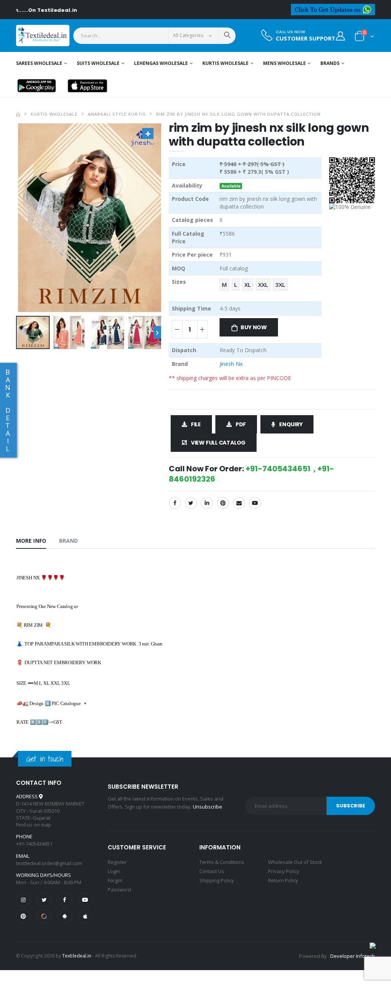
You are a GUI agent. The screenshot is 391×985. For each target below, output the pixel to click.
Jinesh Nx (231, 363)
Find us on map (33, 824)
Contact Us (211, 871)
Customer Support (305, 38)
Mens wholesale (284, 63)
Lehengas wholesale (161, 63)
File (196, 424)
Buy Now (254, 327)
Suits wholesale (98, 63)
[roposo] (44, 916)
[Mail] (239, 503)
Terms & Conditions (221, 862)
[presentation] (157, 332)
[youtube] (255, 503)
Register (117, 862)
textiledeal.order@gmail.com (49, 863)
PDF (241, 424)
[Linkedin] (207, 503)
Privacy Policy (283, 871)
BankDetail (7, 410)
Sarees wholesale (39, 63)
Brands (329, 63)
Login (114, 871)
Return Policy (283, 880)
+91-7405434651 (34, 843)
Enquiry (291, 424)
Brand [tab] (68, 540)
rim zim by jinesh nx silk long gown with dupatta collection (238, 114)
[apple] (85, 916)
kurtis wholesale (54, 114)
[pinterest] (23, 916)
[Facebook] (175, 503)
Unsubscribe (207, 806)
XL (247, 284)
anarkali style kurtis (116, 114)
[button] (364, 37)
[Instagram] (23, 900)
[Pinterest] (223, 503)
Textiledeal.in (76, 956)
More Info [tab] (31, 540)
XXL (263, 284)
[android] (64, 916)
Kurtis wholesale (225, 63)
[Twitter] (191, 503)
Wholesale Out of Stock (295, 862)
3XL (280, 284)
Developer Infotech (352, 956)
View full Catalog (218, 442)
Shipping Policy (216, 880)
